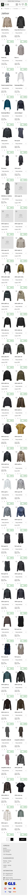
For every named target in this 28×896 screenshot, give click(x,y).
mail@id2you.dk (9, 873)
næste (22, 839)
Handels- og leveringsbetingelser (13, 879)
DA (5, 4)
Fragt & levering (9, 877)
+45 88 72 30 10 (8, 875)
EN (8, 4)
